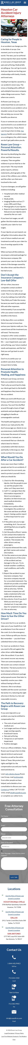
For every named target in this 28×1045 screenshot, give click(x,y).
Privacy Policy (19, 1033)
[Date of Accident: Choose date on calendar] (1, 851)
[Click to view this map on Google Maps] (14, 898)
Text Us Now (14, 992)
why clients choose (13, 774)
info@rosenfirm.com (18, 793)
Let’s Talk (14, 877)
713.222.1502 (14, 978)
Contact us (5, 789)
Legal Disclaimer (9, 1033)
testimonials (18, 777)
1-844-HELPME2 (14, 963)
